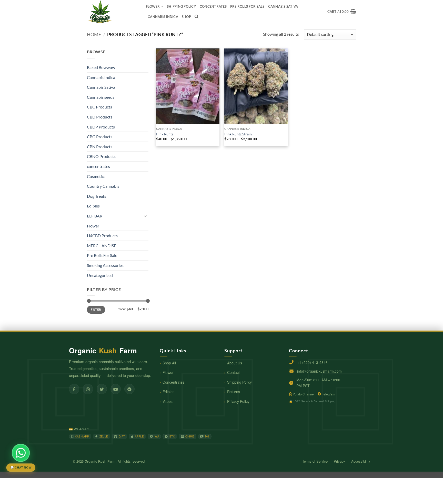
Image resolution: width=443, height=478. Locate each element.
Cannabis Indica (163, 17)
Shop (186, 17)
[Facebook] (74, 389)
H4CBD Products (102, 235)
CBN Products (99, 146)
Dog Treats (96, 196)
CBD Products (99, 116)
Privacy (339, 461)
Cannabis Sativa (283, 6)
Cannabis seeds (100, 97)
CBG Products (99, 136)
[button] (341, 11)
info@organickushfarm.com (319, 371)
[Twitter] (102, 389)
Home (94, 34)
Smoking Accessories (105, 265)
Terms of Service (315, 461)
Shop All (169, 362)
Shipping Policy (239, 382)
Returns (233, 391)
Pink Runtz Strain (238, 134)
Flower (153, 6)
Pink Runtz (164, 134)
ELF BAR (94, 215)
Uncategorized (100, 275)
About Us (234, 362)
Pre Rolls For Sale (247, 6)
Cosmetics (96, 176)
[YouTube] (115, 389)
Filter (96, 309)
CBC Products (99, 106)
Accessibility (360, 461)
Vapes (168, 401)
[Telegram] (129, 389)
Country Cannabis (103, 186)
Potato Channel (304, 394)
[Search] (196, 17)
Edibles (93, 205)
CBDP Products (101, 126)
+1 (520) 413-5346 (312, 362)
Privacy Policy (238, 401)
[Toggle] (145, 216)
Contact (233, 372)
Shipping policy (181, 6)
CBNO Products (101, 156)
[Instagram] (88, 389)
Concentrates (173, 382)
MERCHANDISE (101, 245)
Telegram (328, 394)
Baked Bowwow (101, 67)
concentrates (213, 6)
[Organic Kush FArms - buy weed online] (112, 11)
